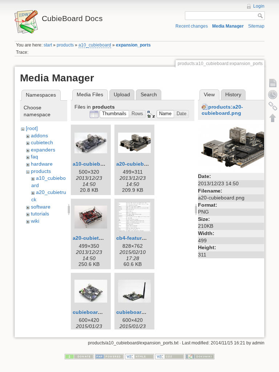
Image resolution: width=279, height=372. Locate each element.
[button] (114, 114)
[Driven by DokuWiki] (199, 356)
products (65, 45)
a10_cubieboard (94, 45)
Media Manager (228, 26)
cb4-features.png (137, 238)
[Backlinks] (273, 106)
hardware (42, 164)
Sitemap (256, 26)
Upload (122, 94)
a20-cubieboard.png (141, 164)
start (48, 45)
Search (149, 94)
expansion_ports (133, 45)
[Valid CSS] (169, 356)
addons (39, 135)
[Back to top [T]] (273, 118)
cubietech (42, 142)
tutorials (40, 214)
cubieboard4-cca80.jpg (101, 312)
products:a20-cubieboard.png (222, 110)
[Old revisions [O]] (273, 94)
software (40, 207)
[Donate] (79, 356)
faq (34, 156)
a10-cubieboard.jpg (97, 164)
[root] (32, 128)
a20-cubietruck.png (97, 238)
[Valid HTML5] (139, 356)
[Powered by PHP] (109, 356)
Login (258, 6)
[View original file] (236, 147)
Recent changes (191, 26)
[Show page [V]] (273, 83)
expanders (43, 150)
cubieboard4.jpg (136, 312)
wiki (35, 221)
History (233, 94)
